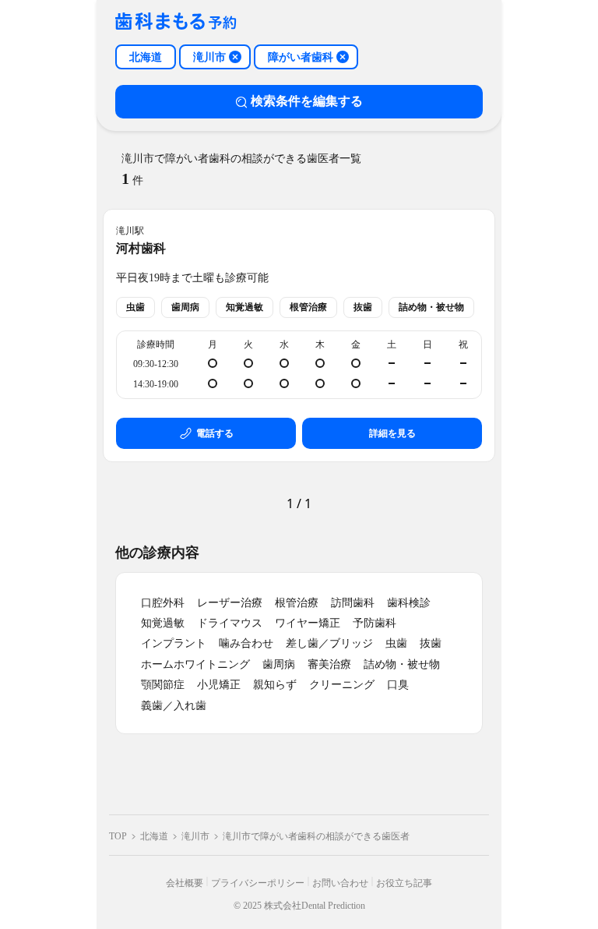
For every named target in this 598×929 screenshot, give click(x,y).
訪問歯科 (353, 603)
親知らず (275, 685)
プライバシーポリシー (257, 883)
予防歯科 (374, 623)
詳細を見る (392, 433)
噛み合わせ (246, 643)
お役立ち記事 (404, 883)
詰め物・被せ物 (402, 664)
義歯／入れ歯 (173, 706)
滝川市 (195, 836)
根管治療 (296, 603)
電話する (215, 433)
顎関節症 (163, 685)
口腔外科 (163, 603)
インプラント (173, 643)
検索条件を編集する (307, 101)
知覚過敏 (163, 623)
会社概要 (184, 883)
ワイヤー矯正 (307, 623)
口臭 (398, 685)
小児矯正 (219, 685)
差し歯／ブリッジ (329, 643)
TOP (118, 836)
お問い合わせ (340, 883)
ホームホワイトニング (195, 664)
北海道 (154, 836)
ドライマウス (229, 623)
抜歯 (430, 643)
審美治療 (329, 664)
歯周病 (278, 664)
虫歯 (396, 643)
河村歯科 (141, 248)
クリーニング (342, 685)
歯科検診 (409, 603)
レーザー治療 (229, 603)
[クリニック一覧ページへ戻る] (176, 22)
